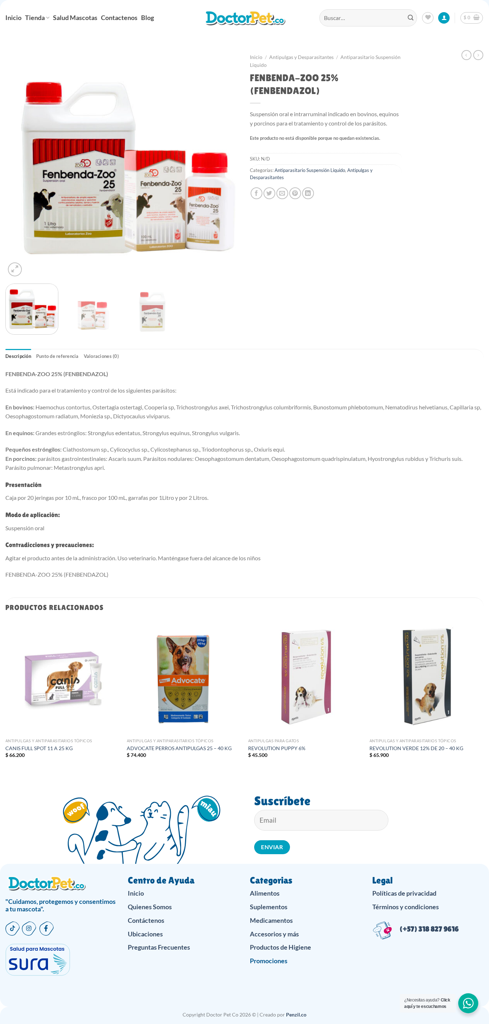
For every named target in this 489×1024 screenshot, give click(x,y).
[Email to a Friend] (282, 193)
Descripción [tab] (18, 356)
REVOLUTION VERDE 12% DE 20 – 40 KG (416, 748)
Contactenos (119, 17)
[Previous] (19, 164)
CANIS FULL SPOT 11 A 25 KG (39, 748)
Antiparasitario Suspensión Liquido (310, 170)
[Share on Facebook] (256, 193)
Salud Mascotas (75, 17)
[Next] (225, 164)
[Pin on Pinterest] (295, 193)
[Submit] (411, 18)
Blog (147, 17)
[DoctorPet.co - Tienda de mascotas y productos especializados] (245, 18)
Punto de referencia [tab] (57, 356)
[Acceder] (444, 18)
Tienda (35, 17)
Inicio (13, 17)
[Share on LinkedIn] (308, 193)
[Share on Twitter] (269, 193)
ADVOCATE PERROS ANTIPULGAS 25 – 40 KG (179, 748)
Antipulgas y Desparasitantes (301, 57)
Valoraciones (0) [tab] (101, 356)
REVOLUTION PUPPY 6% (276, 748)
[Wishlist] (428, 18)
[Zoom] (15, 269)
